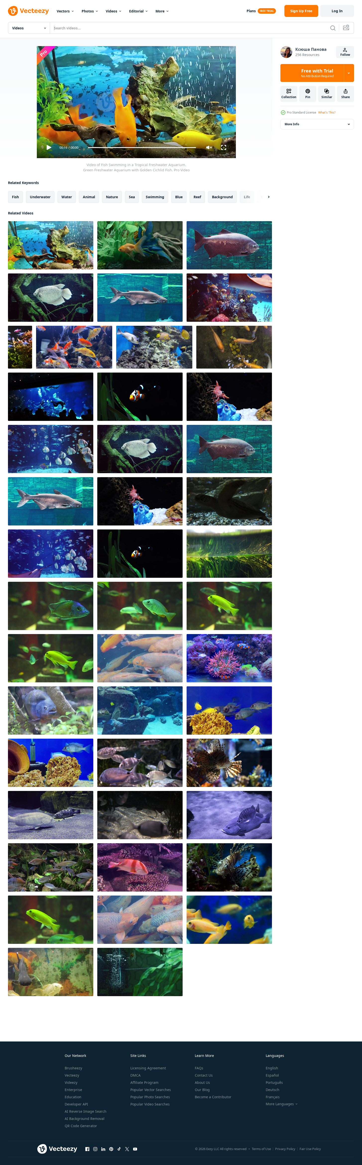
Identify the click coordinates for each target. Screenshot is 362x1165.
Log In (337, 10)
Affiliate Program (144, 1082)
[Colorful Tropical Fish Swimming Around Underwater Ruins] (50, 606)
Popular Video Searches (150, 1104)
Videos (111, 11)
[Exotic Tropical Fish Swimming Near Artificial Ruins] (50, 658)
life (247, 196)
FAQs (199, 1068)
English (272, 1068)
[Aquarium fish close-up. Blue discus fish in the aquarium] (50, 710)
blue (179, 196)
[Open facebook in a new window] (87, 1149)
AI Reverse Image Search (85, 1111)
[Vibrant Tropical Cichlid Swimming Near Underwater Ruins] (140, 606)
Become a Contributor (213, 1097)
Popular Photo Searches (150, 1097)
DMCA (135, 1075)
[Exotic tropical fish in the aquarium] (50, 867)
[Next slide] (264, 197)
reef (197, 196)
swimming (155, 196)
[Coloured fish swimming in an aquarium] (50, 972)
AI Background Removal (84, 1118)
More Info (292, 124)
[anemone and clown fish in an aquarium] (229, 658)
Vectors (63, 11)
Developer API (76, 1104)
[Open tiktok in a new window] (119, 1149)
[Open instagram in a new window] (95, 1149)
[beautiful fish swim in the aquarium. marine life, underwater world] (140, 710)
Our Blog (202, 1089)
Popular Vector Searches (150, 1089)
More (159, 11)
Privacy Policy (285, 1149)
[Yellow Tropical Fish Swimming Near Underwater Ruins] (229, 606)
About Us (202, 1082)
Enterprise (73, 1089)
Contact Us (204, 1075)
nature (112, 196)
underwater (40, 196)
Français (273, 1097)
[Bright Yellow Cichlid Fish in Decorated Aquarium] (50, 920)
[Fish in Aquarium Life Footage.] (229, 710)
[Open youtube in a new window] (135, 1149)
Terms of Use (261, 1149)
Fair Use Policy (310, 1149)
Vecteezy (72, 1075)
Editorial (136, 11)
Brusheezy (73, 1068)
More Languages (280, 1104)
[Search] (333, 28)
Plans (251, 10)
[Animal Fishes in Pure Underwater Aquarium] (140, 763)
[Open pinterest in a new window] (111, 1149)
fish (15, 196)
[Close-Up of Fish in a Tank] (229, 867)
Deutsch (272, 1089)
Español (272, 1075)
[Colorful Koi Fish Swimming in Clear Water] (140, 920)
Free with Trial (317, 73)
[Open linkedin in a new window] (103, 1149)
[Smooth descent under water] (229, 553)
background (222, 196)
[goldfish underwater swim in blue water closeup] (229, 920)
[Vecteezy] (28, 11)
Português (274, 1082)
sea (132, 196)
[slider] (142, 147)
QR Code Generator (81, 1125)
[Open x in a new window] (127, 1149)
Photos (88, 11)
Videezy (71, 1082)
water (66, 196)
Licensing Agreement (148, 1068)
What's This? (326, 112)
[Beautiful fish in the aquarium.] (229, 245)
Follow (345, 55)
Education (73, 1097)
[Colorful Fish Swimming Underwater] (140, 658)
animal (89, 196)
